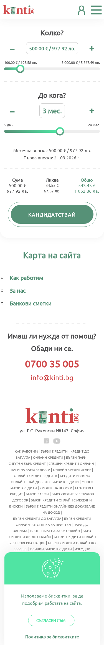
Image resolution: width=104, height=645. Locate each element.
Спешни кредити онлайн (71, 463)
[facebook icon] (46, 440)
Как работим (26, 277)
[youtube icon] (57, 440)
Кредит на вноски (56, 488)
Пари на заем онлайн (60, 530)
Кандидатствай (52, 214)
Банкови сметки (31, 303)
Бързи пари (76, 457)
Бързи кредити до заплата (37, 518)
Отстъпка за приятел (51, 524)
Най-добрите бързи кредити (53, 482)
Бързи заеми (37, 494)
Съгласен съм (50, 620)
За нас (18, 290)
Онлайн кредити (48, 457)
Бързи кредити (54, 451)
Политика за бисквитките (52, 636)
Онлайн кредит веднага (35, 475)
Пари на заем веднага (30, 469)
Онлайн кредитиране (72, 469)
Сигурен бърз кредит (27, 463)
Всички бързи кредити (51, 549)
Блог (34, 530)
